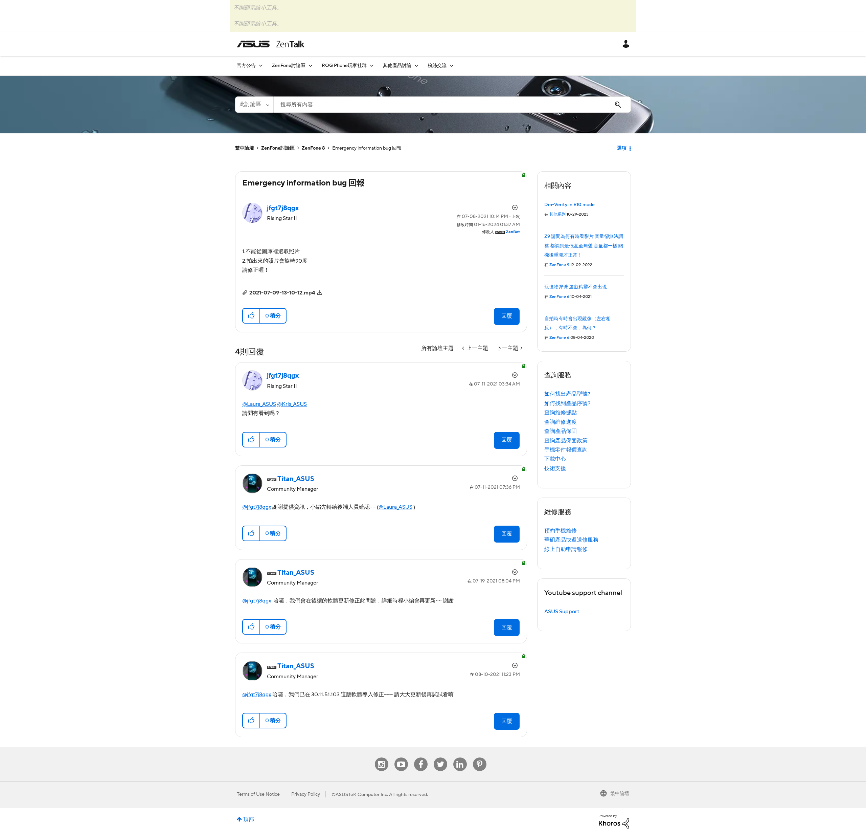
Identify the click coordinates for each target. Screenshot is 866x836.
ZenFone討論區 (278, 148)
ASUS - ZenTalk (270, 44)
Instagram (381, 757)
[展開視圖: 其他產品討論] (416, 65)
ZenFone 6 (559, 296)
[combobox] (452, 104)
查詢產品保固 (560, 431)
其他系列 (557, 214)
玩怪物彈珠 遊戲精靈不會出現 (575, 287)
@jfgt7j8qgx (256, 507)
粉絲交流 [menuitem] (437, 66)
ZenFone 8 (313, 148)
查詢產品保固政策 (566, 440)
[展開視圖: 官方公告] (260, 65)
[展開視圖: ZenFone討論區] (310, 65)
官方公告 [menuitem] (246, 66)
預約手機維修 (560, 530)
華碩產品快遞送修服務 (571, 539)
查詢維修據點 (560, 412)
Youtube (401, 757)
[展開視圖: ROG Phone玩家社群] (371, 65)
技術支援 (555, 468)
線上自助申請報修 (566, 549)
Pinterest (479, 757)
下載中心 (555, 459)
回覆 (506, 316)
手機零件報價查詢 (566, 449)
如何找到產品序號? (567, 403)
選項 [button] (621, 148)
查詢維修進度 (560, 422)
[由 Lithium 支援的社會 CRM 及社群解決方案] (614, 821)
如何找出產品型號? (567, 394)
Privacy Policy (305, 794)
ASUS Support (561, 611)
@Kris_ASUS (292, 404)
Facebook (420, 757)
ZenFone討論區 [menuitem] (288, 66)
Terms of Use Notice (258, 794)
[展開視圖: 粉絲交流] (451, 65)
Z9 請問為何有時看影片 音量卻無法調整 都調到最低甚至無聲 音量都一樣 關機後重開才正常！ (583, 246)
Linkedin (460, 757)
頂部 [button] (248, 819)
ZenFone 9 (559, 264)
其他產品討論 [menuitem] (397, 66)
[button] (251, 316)
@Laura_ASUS (259, 404)
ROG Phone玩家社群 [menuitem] (344, 66)
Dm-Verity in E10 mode (569, 205)
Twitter (440, 757)
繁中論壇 (244, 148)
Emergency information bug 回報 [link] (367, 148)
